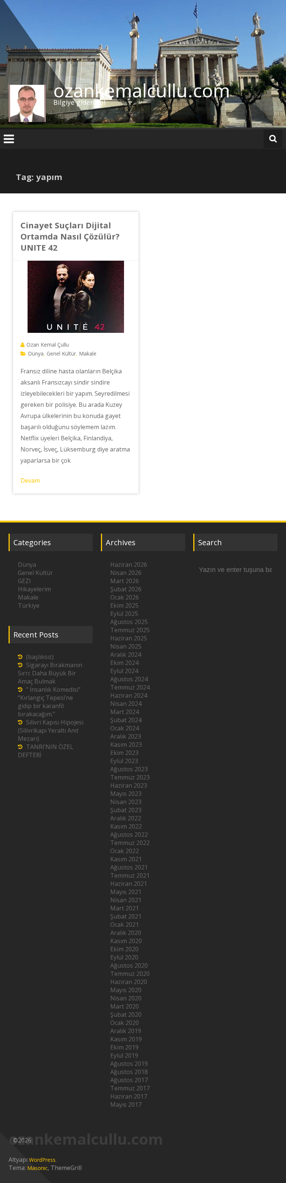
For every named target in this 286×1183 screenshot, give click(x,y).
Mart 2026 (124, 581)
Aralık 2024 (125, 654)
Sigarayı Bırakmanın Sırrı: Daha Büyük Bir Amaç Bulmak (50, 673)
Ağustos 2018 (129, 1072)
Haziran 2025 (128, 638)
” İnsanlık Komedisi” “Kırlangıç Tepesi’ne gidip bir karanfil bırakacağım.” (49, 701)
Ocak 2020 (124, 1023)
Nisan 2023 (126, 802)
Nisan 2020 (126, 998)
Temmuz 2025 (130, 630)
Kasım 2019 (126, 1039)
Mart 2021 (124, 908)
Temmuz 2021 (130, 875)
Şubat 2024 (126, 720)
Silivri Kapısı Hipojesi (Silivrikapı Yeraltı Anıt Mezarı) (50, 730)
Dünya (36, 353)
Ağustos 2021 (129, 867)
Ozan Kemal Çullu (47, 344)
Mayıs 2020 (126, 990)
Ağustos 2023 (129, 769)
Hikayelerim (34, 589)
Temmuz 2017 (130, 1088)
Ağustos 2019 (129, 1064)
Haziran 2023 (128, 785)
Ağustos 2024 (129, 679)
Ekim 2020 (124, 949)
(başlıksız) (40, 657)
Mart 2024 (124, 712)
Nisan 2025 (126, 646)
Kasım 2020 (126, 941)
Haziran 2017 (128, 1096)
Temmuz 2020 (130, 974)
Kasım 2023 (126, 744)
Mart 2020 (124, 1006)
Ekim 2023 (124, 753)
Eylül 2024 (124, 671)
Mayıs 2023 (126, 794)
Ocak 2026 (124, 597)
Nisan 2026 (126, 573)
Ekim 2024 (124, 663)
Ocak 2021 (124, 924)
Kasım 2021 (126, 859)
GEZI (24, 581)
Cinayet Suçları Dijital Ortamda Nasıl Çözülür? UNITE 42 (70, 236)
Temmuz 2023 (130, 777)
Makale (87, 353)
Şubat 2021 (126, 916)
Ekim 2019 (124, 1047)
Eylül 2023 (124, 761)
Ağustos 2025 (129, 622)
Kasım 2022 (126, 826)
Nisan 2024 (126, 704)
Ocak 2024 (124, 728)
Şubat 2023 (126, 810)
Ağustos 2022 (129, 834)
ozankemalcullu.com (141, 90)
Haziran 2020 (128, 982)
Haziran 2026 (128, 564)
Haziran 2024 (128, 695)
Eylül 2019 (124, 1055)
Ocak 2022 (124, 851)
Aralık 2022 (125, 818)
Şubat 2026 (126, 589)
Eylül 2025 (124, 614)
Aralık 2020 (125, 933)
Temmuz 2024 (130, 687)
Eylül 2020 (124, 957)
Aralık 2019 (125, 1031)
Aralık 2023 (125, 736)
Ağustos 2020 (129, 965)
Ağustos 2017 (129, 1080)
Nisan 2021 (126, 900)
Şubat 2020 (126, 1014)
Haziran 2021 (128, 884)
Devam (30, 480)
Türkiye (28, 605)
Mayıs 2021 (126, 892)
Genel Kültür (61, 353)
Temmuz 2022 (130, 843)
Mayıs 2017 (126, 1104)
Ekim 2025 (124, 605)
